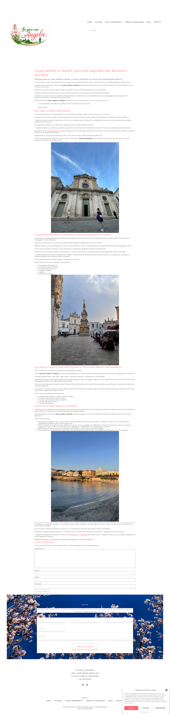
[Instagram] (87, 685)
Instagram (74, 535)
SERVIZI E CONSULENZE (134, 22)
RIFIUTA (146, 708)
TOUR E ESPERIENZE (113, 22)
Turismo (82, 539)
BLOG (149, 22)
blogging (44, 539)
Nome (37, 570)
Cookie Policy (145, 711)
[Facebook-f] (83, 685)
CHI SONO (98, 22)
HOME (89, 22)
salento (75, 539)
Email (37, 577)
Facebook (83, 535)
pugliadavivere (65, 539)
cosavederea (54, 539)
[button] (166, 690)
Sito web (38, 584)
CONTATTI (157, 22)
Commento (39, 548)
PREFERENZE (160, 708)
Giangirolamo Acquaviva (56, 131)
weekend (89, 539)
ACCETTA (131, 708)
